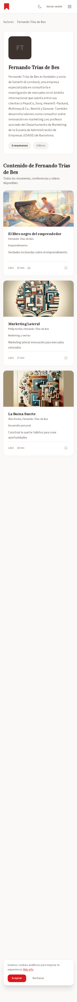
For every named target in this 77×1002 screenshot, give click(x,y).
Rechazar (38, 978)
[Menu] (70, 6)
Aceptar (17, 978)
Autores (8, 22)
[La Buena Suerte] (38, 413)
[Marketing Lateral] (38, 323)
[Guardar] (66, 268)
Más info (28, 970)
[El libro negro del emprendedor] (38, 233)
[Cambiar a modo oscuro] (39, 6)
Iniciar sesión (54, 7)
